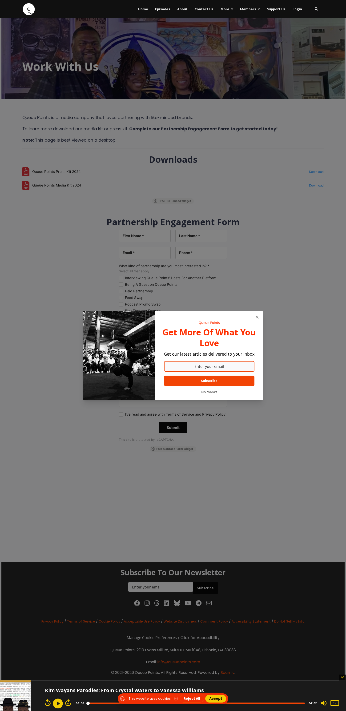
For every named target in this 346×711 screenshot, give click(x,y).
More (225, 9)
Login (297, 9)
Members (248, 9)
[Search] (315, 9)
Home (143, 9)
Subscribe (209, 380)
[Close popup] (257, 317)
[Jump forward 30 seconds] (68, 703)
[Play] (58, 703)
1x (334, 703)
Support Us (276, 9)
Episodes (162, 9)
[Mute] (323, 703)
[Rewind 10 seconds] (48, 703)
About (182, 9)
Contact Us (204, 9)
